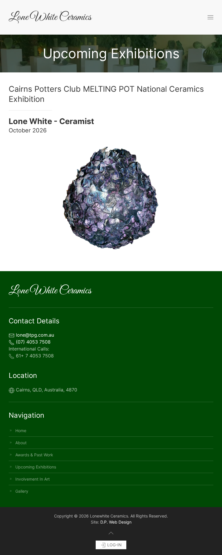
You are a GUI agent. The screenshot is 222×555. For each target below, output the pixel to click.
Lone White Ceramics (50, 17)
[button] (210, 17)
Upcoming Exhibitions (35, 466)
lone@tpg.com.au (34, 335)
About (21, 442)
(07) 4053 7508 (32, 342)
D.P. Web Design (116, 522)
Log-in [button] (114, 544)
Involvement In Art (32, 479)
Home (20, 430)
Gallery (21, 491)
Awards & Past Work (34, 454)
